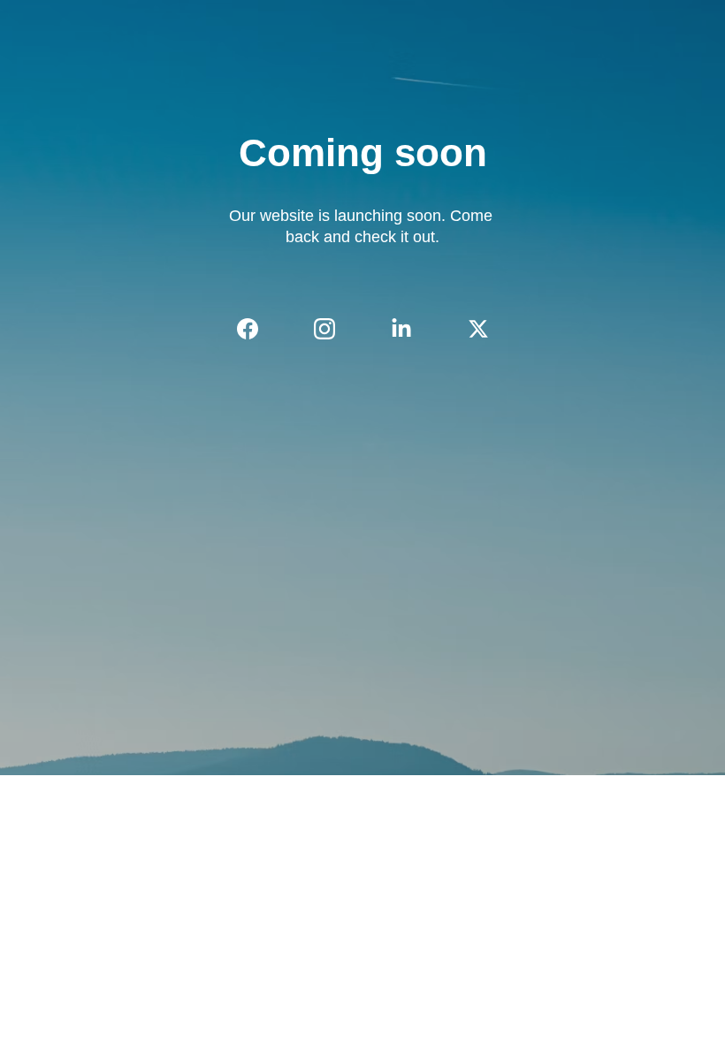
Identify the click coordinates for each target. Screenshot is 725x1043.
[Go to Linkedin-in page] (410, 328)
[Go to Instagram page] (333, 328)
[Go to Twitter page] (478, 328)
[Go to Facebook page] (256, 328)
